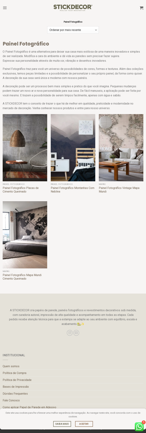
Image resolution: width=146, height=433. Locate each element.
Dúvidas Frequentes (15, 393)
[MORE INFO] (62, 424)
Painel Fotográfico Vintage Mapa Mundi (119, 189)
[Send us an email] (76, 333)
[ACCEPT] (84, 424)
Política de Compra (14, 373)
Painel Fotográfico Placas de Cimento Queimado (21, 189)
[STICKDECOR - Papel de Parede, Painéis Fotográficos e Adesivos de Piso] (73, 8)
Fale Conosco (11, 400)
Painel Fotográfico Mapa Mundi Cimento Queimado (22, 276)
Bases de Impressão (16, 386)
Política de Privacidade (17, 380)
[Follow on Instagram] (70, 333)
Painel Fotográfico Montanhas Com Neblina (72, 189)
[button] (5, 7)
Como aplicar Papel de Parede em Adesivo (29, 407)
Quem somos (11, 366)
